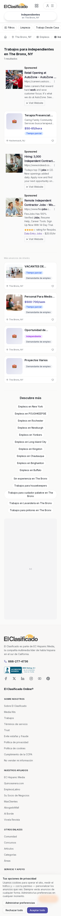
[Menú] (50, 5)
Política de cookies (14, 748)
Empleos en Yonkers (30, 434)
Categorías (10, 854)
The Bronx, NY (23, 37)
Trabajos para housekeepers (30, 485)
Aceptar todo (37, 910)
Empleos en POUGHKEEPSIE (30, 413)
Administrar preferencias (20, 902)
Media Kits (10, 712)
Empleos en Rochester (30, 420)
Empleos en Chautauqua (30, 456)
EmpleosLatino (12, 789)
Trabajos (9, 718)
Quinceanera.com (14, 783)
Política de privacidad (16, 742)
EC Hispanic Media (14, 777)
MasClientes (11, 801)
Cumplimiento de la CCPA (18, 754)
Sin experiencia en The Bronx (30, 478)
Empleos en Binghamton (30, 463)
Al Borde (9, 813)
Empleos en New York (30, 406)
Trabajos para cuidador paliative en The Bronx (30, 494)
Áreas (7, 860)
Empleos (44, 37)
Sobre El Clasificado (15, 705)
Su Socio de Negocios (16, 795)
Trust (7, 730)
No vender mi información (18, 760)
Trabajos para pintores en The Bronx (30, 510)
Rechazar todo (14, 910)
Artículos (9, 848)
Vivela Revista (12, 819)
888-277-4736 (18, 661)
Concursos (10, 842)
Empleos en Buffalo (30, 470)
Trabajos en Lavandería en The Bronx (30, 503)
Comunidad (10, 836)
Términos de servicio (16, 724)
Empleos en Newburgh (30, 427)
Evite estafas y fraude (16, 736)
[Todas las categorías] (36, 5)
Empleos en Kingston (30, 448)
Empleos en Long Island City (30, 441)
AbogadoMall (11, 807)
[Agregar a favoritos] (53, 141)
